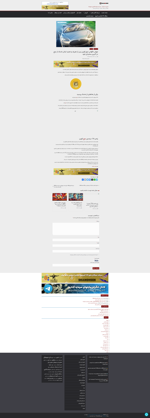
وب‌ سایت (97, 248)
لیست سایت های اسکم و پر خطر (100, 300)
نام (98, 237)
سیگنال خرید (50, 371)
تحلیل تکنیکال (59, 365)
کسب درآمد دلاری (50, 380)
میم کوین (60, 378)
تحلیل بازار (79, 12)
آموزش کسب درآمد (105, 323)
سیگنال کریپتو (58, 374)
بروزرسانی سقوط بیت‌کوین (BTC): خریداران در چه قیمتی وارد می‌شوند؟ (60, 204)
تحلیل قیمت (55, 364)
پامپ (56, 378)
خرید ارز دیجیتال (58, 367)
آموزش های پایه (105, 325)
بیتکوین (54, 360)
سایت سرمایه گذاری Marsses (98, 298)
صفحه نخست (104, 12)
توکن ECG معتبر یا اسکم (92, 303)
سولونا (53, 371)
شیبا (50, 374)
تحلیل (45, 360)
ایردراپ (107, 333)
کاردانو (45, 378)
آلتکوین (57, 357)
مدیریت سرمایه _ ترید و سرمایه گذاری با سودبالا (98, 6)
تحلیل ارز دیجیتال (57, 362)
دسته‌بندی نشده (105, 344)
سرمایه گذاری (47, 369)
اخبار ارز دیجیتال (58, 12)
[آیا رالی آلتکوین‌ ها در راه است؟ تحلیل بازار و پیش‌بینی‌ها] (76, 193)
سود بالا (60, 371)
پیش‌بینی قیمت (50, 378)
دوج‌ (86, 69)
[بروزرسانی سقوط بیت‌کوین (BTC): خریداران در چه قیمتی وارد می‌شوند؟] (59, 193)
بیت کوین (49, 360)
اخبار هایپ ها (106, 328)
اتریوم (52, 357)
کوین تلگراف (94, 166)
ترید (107, 339)
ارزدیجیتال (60, 360)
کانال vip (60, 380)
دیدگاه (97, 221)
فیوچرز (59, 376)
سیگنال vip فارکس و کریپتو (101, 16)
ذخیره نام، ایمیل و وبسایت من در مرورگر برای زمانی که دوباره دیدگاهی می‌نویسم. (84, 254)
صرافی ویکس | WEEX (104, 310)
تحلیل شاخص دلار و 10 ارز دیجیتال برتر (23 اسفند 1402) (88, 185)
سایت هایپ (53, 369)
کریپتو (58, 380)
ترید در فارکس (106, 342)
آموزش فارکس (106, 322)
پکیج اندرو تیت (106, 336)
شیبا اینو (48, 374)
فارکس (45, 374)
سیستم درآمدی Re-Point (104, 312)
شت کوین (53, 374)
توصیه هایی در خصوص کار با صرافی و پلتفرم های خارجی (99, 315)
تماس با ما (50, 12)
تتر (46, 360)
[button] (90, 13)
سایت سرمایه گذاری (59, 369)
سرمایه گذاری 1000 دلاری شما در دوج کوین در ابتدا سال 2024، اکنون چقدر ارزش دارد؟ (64, 186)
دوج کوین (52, 367)
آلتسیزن (60, 357)
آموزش (86, 12)
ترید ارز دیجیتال (105, 340)
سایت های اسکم (105, 345)
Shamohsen (89, 56)
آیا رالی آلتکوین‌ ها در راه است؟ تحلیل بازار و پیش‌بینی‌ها (76, 204)
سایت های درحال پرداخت (104, 347)
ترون (52, 365)
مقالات (107, 352)
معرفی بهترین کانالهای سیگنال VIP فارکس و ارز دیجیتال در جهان (98, 309)
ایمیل (98, 243)
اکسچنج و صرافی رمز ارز (69, 12)
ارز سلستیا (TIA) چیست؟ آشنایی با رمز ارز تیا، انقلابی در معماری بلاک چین (92, 205)
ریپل (49, 367)
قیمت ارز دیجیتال (53, 376)
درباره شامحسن (89, 16)
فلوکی (61, 376)
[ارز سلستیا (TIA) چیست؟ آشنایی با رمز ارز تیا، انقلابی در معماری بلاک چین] (92, 193)
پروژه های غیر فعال (105, 334)
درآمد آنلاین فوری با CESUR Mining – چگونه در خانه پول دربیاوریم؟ (94, 301)
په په (55, 378)
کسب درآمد (106, 350)
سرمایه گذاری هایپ (95, 12)
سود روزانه (56, 371)
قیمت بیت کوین (47, 376)
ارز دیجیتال (106, 329)
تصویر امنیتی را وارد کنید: (94, 262)
